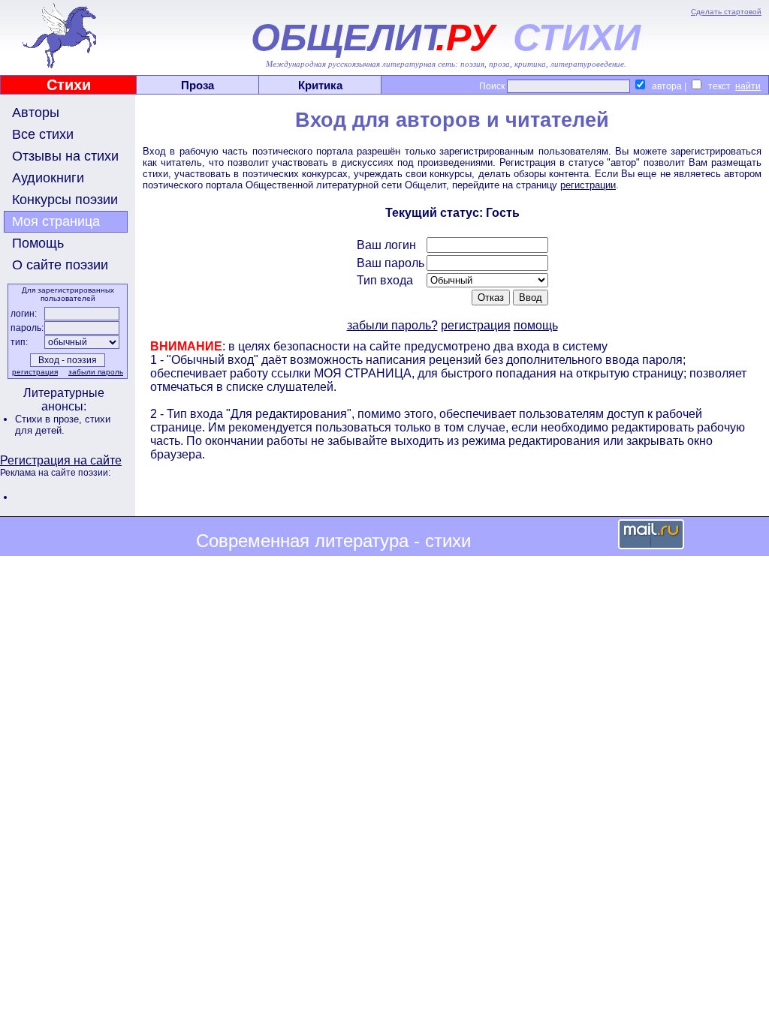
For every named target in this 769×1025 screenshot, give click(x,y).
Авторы (35, 112)
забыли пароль (95, 372)
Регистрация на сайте (61, 460)
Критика (320, 85)
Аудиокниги (48, 177)
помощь (536, 325)
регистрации (588, 185)
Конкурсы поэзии (65, 199)
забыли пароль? (392, 325)
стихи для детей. (62, 424)
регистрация (35, 372)
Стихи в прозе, (50, 419)
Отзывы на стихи (65, 156)
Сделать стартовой (726, 12)
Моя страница (56, 221)
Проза (197, 85)
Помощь (38, 243)
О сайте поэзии (60, 264)
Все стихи (43, 134)
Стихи (69, 85)
